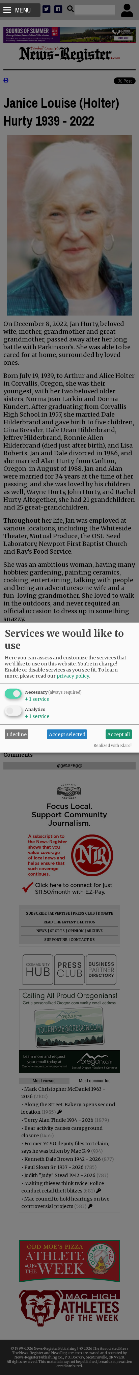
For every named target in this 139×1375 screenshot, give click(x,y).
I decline (17, 734)
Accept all (118, 734)
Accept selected (67, 734)
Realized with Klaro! (112, 745)
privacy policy (73, 676)
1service (37, 699)
